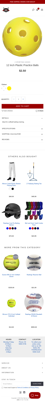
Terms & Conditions (23, 387)
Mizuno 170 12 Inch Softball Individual (11, 315)
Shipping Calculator (11, 134)
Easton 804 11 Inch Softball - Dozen (11, 275)
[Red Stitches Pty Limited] (6, 10)
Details (5, 118)
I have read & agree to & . (21, 387)
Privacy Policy (34, 387)
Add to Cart (22, 106)
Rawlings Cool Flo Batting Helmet (11, 224)
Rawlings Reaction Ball (34, 275)
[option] (22, 37)
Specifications (8, 128)
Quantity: (5, 99)
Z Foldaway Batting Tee (34, 183)
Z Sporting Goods (22, 62)
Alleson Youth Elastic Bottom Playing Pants (11, 184)
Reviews (5, 139)
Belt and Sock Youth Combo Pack (34, 224)
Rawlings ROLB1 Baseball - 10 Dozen (34, 315)
